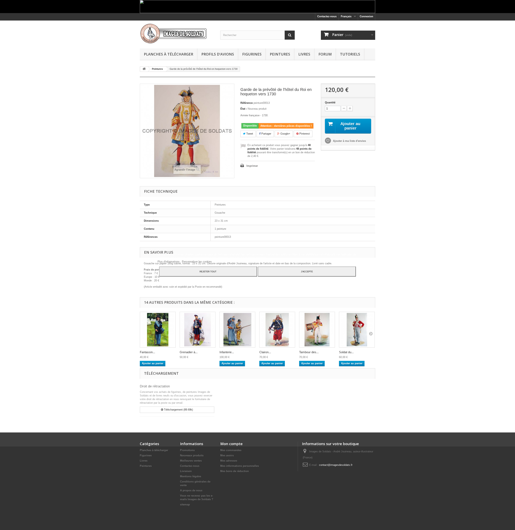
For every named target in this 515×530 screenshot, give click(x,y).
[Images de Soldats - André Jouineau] (177, 33)
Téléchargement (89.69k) (178, 409)
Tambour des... (309, 352)
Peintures (280, 54)
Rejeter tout (208, 271)
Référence (246, 102)
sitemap (185, 504)
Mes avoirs (227, 455)
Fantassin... (147, 352)
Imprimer (252, 165)
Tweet (249, 133)
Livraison (186, 471)
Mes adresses (228, 460)
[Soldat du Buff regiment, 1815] (357, 330)
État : (243, 108)
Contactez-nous (327, 16)
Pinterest (304, 133)
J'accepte (307, 271)
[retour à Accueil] (144, 69)
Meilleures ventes (191, 460)
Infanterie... (226, 352)
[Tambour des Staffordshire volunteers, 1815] (317, 330)
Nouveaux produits (192, 455)
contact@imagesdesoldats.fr (335, 464)
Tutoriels (350, 54)
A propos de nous (191, 490)
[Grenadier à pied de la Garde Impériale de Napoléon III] (197, 330)
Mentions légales (190, 476)
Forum (325, 54)
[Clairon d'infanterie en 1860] (277, 330)
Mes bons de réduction (234, 471)
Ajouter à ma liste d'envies (349, 140)
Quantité (330, 102)
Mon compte (231, 443)
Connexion (366, 16)
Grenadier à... (189, 352)
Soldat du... (346, 352)
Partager (266, 133)
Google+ (285, 133)
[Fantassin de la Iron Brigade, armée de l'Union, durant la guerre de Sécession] (158, 330)
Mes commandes (230, 450)
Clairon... (265, 352)
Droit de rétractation (155, 386)
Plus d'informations (169, 261)
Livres (304, 54)
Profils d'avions (217, 54)
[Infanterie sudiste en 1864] (237, 330)
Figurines (252, 54)
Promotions (187, 450)
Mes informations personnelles (239, 465)
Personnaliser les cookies (197, 261)
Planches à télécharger (168, 54)
